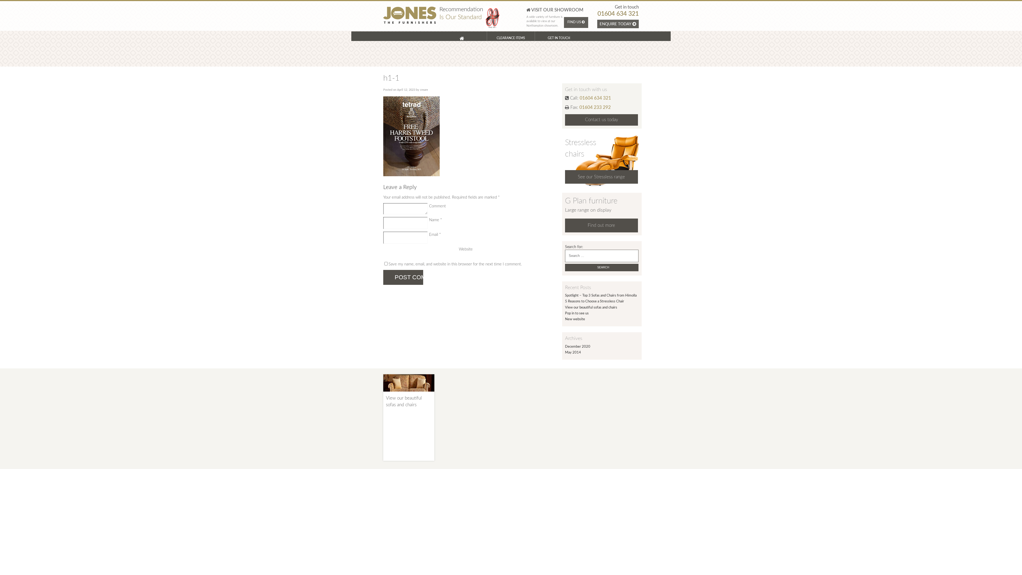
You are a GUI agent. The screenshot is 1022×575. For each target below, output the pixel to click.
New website (575, 319)
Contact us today (601, 120)
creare (424, 89)
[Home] (463, 36)
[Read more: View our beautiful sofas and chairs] (408, 393)
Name (435, 220)
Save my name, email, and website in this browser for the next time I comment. (455, 264)
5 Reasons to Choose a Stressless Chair (594, 301)
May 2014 (573, 352)
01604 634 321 (618, 14)
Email (435, 235)
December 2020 (577, 346)
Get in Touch (559, 38)
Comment (437, 206)
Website (466, 249)
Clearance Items (511, 38)
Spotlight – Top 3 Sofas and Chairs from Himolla (601, 295)
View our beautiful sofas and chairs (591, 307)
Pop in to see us (577, 313)
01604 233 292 (595, 107)
